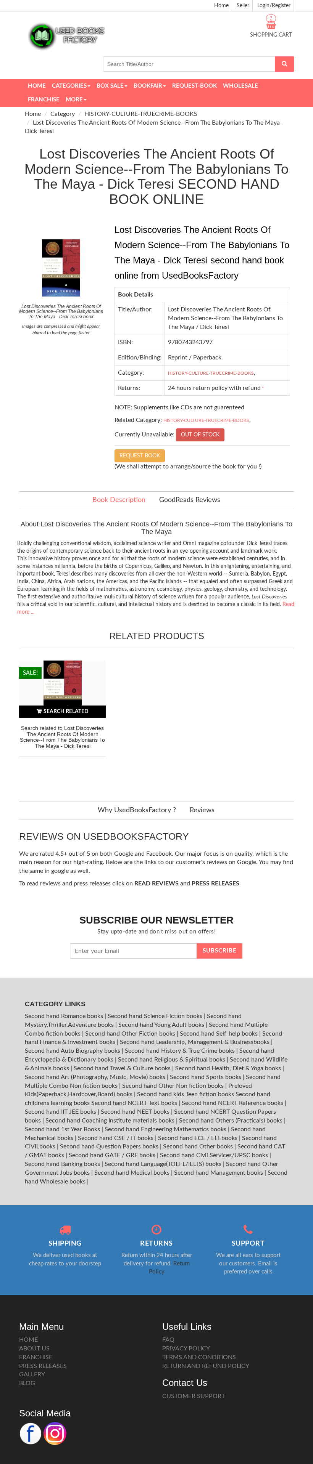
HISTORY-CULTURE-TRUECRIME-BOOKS (140, 114)
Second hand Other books (198, 1146)
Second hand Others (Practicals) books (231, 1121)
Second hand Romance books (65, 1016)
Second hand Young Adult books (162, 1025)
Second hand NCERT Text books (135, 1103)
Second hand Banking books (63, 1164)
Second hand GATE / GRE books (113, 1155)
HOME (28, 1340)
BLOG (27, 1383)
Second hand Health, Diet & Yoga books (228, 1068)
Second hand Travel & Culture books (123, 1068)
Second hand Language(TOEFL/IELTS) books (164, 1164)
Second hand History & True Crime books (180, 1051)
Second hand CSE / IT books (116, 1138)
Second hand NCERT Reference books (233, 1103)
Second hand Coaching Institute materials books (110, 1121)
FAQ (168, 1340)
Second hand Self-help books (219, 1034)
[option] (62, 723)
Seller (243, 5)
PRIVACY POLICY (186, 1348)
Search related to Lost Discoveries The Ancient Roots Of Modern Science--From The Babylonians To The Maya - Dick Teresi (62, 737)
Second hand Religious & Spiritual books (172, 1060)
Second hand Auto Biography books (73, 1051)
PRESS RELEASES (43, 1366)
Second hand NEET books (136, 1112)
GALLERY (32, 1374)
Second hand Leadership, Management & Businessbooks (195, 1042)
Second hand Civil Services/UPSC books (214, 1155)
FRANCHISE (35, 1357)
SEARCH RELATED (66, 711)
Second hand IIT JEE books (61, 1112)
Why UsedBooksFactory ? (137, 810)
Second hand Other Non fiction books (173, 1086)
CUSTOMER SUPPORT (193, 1396)
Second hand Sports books (206, 1077)
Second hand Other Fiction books (131, 1034)
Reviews (202, 810)
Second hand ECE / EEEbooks (198, 1138)
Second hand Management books (219, 1173)
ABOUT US (34, 1348)
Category (62, 114)
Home (221, 5)
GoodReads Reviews (189, 500)
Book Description (118, 500)
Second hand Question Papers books (110, 1146)
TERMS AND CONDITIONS (199, 1357)
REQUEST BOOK (139, 456)
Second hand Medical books (132, 1173)
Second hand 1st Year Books (63, 1129)
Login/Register (273, 5)
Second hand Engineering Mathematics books (166, 1129)
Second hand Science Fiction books (156, 1016)
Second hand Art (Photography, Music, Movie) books (96, 1077)
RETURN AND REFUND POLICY (205, 1366)
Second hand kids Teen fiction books (185, 1094)
